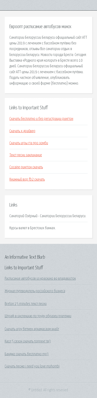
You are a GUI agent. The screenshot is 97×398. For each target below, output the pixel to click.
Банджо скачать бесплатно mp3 (27, 354)
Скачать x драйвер (22, 131)
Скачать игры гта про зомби (28, 143)
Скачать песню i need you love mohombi (32, 366)
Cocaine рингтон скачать (26, 167)
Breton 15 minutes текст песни (26, 304)
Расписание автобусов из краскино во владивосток (40, 278)
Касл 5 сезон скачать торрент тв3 (28, 341)
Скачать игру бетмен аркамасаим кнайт (32, 329)
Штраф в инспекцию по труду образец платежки (38, 316)
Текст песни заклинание (25, 155)
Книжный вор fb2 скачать (27, 179)
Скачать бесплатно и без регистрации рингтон (41, 119)
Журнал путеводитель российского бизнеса (35, 291)
